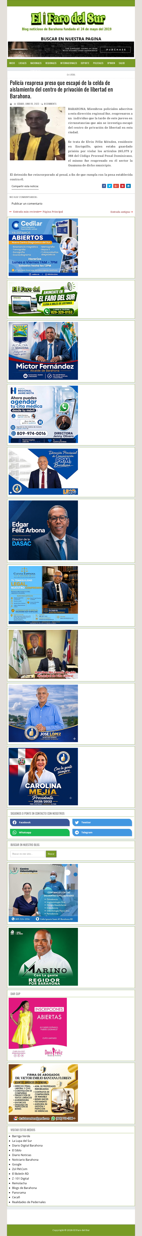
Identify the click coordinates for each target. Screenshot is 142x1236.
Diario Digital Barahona (27, 1145)
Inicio (12, 63)
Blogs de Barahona (24, 1188)
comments (50, 103)
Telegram (86, 832)
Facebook (25, 822)
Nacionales (36, 63)
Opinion (111, 63)
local (72, 74)
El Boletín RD (20, 1174)
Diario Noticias (21, 1155)
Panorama (19, 1192)
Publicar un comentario (27, 203)
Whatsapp (25, 832)
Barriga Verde (21, 1136)
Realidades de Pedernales (29, 1202)
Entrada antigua (120, 212)
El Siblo (16, 1150)
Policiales (98, 63)
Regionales (51, 63)
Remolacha (19, 1183)
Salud (122, 63)
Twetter (86, 822)
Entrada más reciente (26, 211)
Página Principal (53, 211)
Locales (23, 63)
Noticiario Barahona (25, 1160)
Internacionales (68, 63)
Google (16, 1164)
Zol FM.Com (19, 1169)
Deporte (85, 63)
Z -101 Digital (20, 1178)
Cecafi (16, 1197)
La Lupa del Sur (22, 1141)
